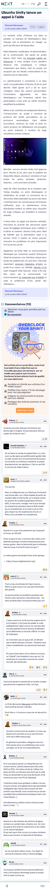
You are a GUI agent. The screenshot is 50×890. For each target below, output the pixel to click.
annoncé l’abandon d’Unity (29, 264)
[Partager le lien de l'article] (7, 886)
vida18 (13, 843)
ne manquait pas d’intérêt (31, 277)
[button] (46, 4)
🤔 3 (45, 570)
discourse (26, 704)
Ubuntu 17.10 (40, 267)
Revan (11, 862)
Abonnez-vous (25, 410)
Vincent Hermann (14, 25)
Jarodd (12, 813)
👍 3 (38, 690)
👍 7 (45, 606)
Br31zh (12, 756)
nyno (12, 479)
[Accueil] (6, 4)
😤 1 (45, 690)
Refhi (12, 696)
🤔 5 (31, 667)
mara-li (13, 576)
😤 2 (45, 667)
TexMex (12, 523)
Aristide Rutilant (17, 446)
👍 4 (45, 472)
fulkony (12, 420)
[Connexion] (39, 4)
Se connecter (14, 314)
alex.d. (11, 674)
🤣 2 (38, 667)
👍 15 (44, 439)
